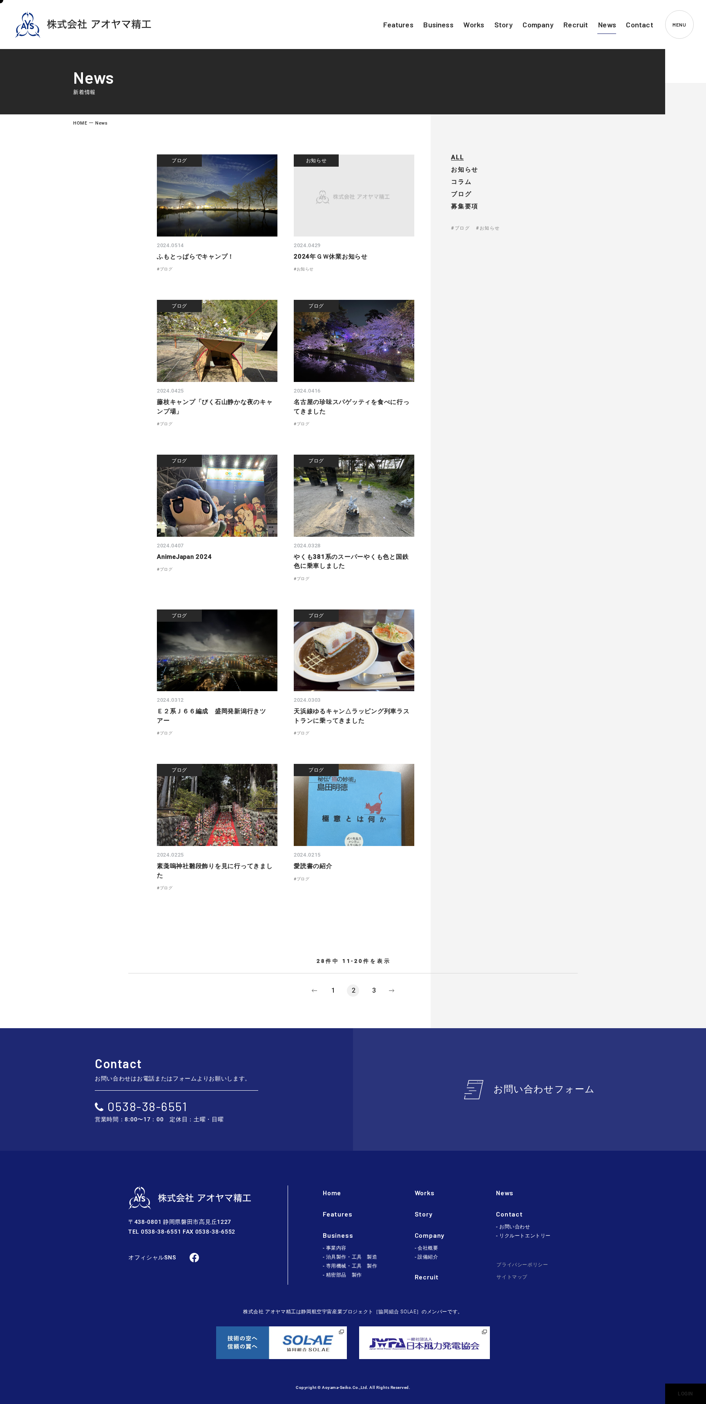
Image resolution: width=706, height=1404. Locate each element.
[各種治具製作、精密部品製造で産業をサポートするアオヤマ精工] (83, 24)
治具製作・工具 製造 (352, 1257)
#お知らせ (488, 228)
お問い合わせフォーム (544, 1089)
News (504, 1192)
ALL (457, 157)
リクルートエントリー (525, 1236)
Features (337, 1214)
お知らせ (464, 170)
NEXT (392, 990)
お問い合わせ (514, 1227)
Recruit (427, 1277)
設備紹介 (428, 1257)
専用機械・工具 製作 (352, 1266)
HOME (80, 123)
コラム (461, 182)
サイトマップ (511, 1277)
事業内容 (336, 1248)
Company (430, 1235)
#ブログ (460, 228)
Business (338, 1235)
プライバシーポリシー (522, 1265)
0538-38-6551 (147, 1106)
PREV (314, 990)
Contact (509, 1214)
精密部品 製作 (344, 1275)
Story (424, 1214)
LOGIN (685, 1394)
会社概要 (428, 1248)
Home (332, 1192)
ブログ (461, 194)
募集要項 (464, 206)
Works (425, 1192)
